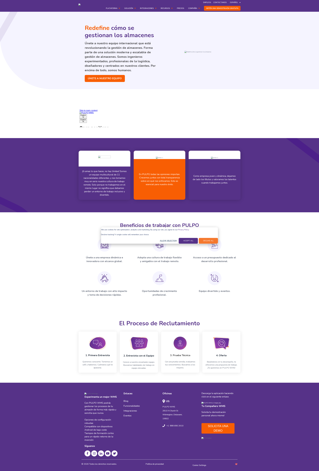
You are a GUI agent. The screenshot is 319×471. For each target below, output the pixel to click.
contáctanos (220, 2)
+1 (167, 425)
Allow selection (168, 240)
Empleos (207, 2)
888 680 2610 (176, 425)
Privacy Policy (183, 230)
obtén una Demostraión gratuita (222, 8)
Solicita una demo (218, 428)
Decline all (208, 240)
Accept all (188, 240)
